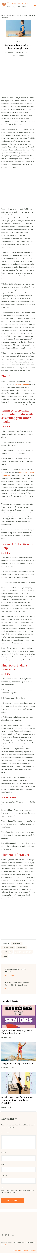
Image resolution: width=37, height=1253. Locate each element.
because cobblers (22, 384)
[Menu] (35, 5)
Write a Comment (19, 56)
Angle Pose (16, 943)
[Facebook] (2, 1235)
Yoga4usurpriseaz (18, 3)
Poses (19, 41)
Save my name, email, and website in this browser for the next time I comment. (17, 1191)
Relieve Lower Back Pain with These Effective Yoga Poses (17, 984)
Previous (11, 975)
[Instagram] (6, 1235)
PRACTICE (7, 952)
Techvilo (3, 1245)
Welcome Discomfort (23, 952)
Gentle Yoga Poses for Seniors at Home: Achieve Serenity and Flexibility (17, 1100)
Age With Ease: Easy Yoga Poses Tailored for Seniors (17, 1031)
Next (7, 989)
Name (3, 1153)
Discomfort (21, 948)
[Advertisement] (18, 78)
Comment (5, 1133)
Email (3, 1164)
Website (4, 1175)
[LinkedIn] (9, 1235)
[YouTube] (13, 1235)
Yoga (5, 956)
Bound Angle (8, 948)
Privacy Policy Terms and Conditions (24, 1251)
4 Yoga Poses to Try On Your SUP (17, 1063)
